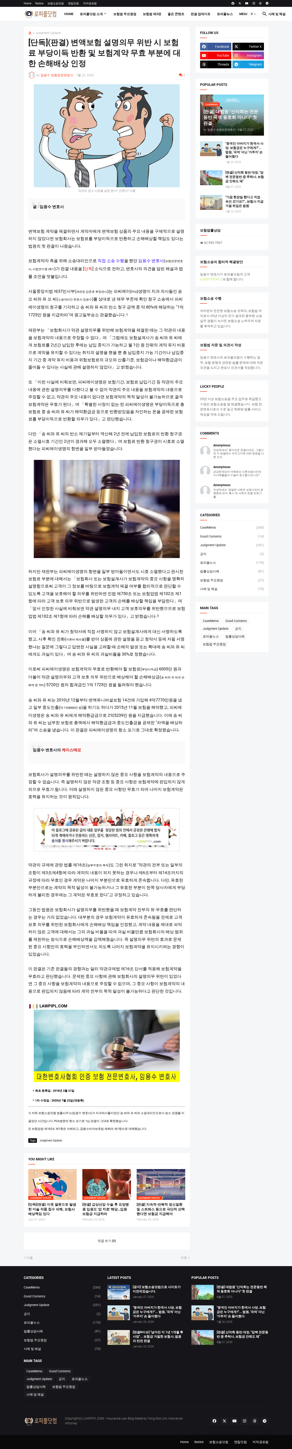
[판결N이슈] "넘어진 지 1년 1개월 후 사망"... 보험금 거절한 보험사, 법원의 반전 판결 (158, 1336)
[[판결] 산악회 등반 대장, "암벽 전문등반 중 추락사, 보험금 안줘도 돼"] (211, 177)
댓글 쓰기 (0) (107, 1241)
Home (27, 3)
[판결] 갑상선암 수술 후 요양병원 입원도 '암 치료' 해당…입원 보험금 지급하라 (105, 1209)
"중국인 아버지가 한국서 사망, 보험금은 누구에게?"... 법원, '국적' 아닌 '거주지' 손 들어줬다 (244, 150)
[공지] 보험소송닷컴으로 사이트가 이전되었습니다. (157, 1289)
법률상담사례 (232, 571)
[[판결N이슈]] (118, 1337)
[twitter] (239, 3)
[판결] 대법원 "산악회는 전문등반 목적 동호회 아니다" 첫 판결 (242, 1289)
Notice (39, 3)
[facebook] (233, 3)
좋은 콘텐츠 (176, 14)
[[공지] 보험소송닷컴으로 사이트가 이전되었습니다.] (118, 1292)
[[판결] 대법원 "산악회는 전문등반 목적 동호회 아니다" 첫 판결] (202, 1292)
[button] (253, 14)
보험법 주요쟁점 (124, 14)
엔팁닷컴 (73, 3)
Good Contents (232, 536)
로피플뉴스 (225, 14)
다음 (29, 1257)
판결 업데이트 (201, 14)
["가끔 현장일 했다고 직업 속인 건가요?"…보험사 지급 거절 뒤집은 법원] (211, 202)
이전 (184, 1257)
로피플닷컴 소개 (91, 14)
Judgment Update (48, 33)
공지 (232, 554)
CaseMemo (232, 527)
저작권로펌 (90, 3)
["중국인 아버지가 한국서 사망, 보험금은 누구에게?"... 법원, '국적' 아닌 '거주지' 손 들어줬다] (211, 148)
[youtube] (246, 3)
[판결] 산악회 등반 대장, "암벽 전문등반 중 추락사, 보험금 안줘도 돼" (244, 177)
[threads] (260, 3)
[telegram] (267, 3)
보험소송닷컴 (55, 3)
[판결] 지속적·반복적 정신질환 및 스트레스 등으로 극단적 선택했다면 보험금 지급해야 (161, 1209)
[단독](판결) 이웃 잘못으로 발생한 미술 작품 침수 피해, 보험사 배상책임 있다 (52, 1209)
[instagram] (254, 3)
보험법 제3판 (152, 14)
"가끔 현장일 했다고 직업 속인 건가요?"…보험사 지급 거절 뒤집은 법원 (244, 201)
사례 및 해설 (277, 14)
